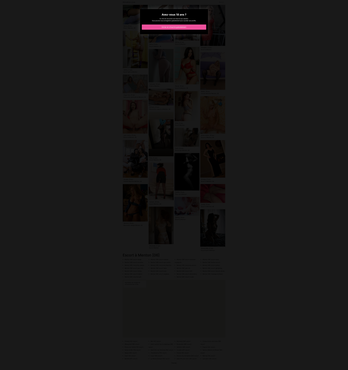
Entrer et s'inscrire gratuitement (174, 27)
